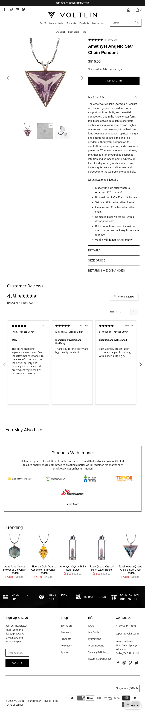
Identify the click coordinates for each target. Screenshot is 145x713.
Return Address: (124, 641)
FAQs (91, 625)
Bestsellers (66, 625)
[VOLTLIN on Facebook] (5, 10)
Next (140, 362)
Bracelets (65, 632)
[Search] (137, 23)
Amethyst (100, 192)
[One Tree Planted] (55, 478)
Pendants (65, 638)
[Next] (82, 78)
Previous (4, 362)
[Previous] (8, 78)
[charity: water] (21, 478)
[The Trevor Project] (124, 478)
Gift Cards (93, 632)
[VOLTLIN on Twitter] (24, 10)
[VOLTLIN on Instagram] (11, 10)
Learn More (72, 504)
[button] (84, 32)
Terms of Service (14, 704)
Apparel (64, 652)
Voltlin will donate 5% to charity (113, 239)
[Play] (45, 78)
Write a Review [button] (125, 296)
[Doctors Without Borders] (72, 492)
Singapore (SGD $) (127, 688)
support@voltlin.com (127, 633)
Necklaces (66, 645)
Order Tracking (96, 645)
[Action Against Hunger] (89, 478)
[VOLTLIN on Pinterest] (17, 10)
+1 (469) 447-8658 (126, 625)
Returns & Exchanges (99, 658)
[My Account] (128, 10)
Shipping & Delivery (98, 652)
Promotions (94, 638)
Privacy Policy (50, 700)
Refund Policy (33, 700)
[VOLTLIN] (72, 15)
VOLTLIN (19, 700)
